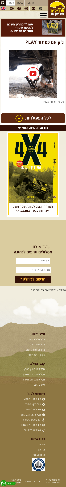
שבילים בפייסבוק (32, 399)
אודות (42, 444)
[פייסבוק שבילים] (19, 8)
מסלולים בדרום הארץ (34, 379)
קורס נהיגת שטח (36, 355)
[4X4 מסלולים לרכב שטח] (33, 168)
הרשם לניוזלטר (33, 279)
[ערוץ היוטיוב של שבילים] (33, 8)
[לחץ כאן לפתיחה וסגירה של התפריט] (44, 15)
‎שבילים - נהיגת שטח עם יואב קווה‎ (48, 290)
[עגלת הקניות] (41, 8)
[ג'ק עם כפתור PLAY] (33, 74)
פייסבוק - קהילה (33, 404)
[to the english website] (3, 8)
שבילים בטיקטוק (32, 430)
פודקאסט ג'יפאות (32, 419)
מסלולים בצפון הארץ (34, 369)
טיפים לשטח (38, 384)
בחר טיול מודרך (37, 344)
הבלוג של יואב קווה (31, 414)
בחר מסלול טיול (37, 339)
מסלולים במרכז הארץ (34, 374)
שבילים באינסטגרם (31, 425)
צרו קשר (40, 449)
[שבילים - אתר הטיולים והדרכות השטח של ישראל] (57, 9)
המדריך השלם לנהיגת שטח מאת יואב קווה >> (33, 209)
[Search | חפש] (3, 3)
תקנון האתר (39, 455)
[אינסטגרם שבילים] (26, 8)
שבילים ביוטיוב (33, 409)
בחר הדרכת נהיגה (35, 349)
